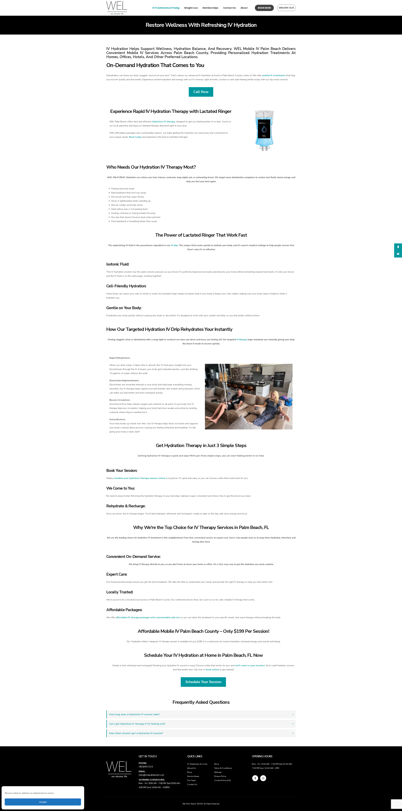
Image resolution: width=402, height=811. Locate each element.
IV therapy (241, 339)
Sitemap (218, 772)
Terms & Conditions (223, 768)
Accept (43, 802)
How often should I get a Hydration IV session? (136, 733)
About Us (191, 768)
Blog (189, 772)
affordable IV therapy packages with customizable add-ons (148, 617)
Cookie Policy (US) (222, 780)
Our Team (191, 780)
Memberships (210, 7)
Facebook (255, 778)
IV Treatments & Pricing (165, 7)
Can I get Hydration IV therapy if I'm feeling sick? (137, 723)
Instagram (263, 778)
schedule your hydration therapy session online (139, 478)
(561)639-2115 (286, 7)
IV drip (174, 245)
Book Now (264, 7)
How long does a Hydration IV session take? (134, 714)
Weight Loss (191, 7)
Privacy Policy (220, 776)
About (244, 7)
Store (216, 764)
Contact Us (229, 7)
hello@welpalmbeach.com (151, 774)
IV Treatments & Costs (197, 764)
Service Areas (193, 776)
